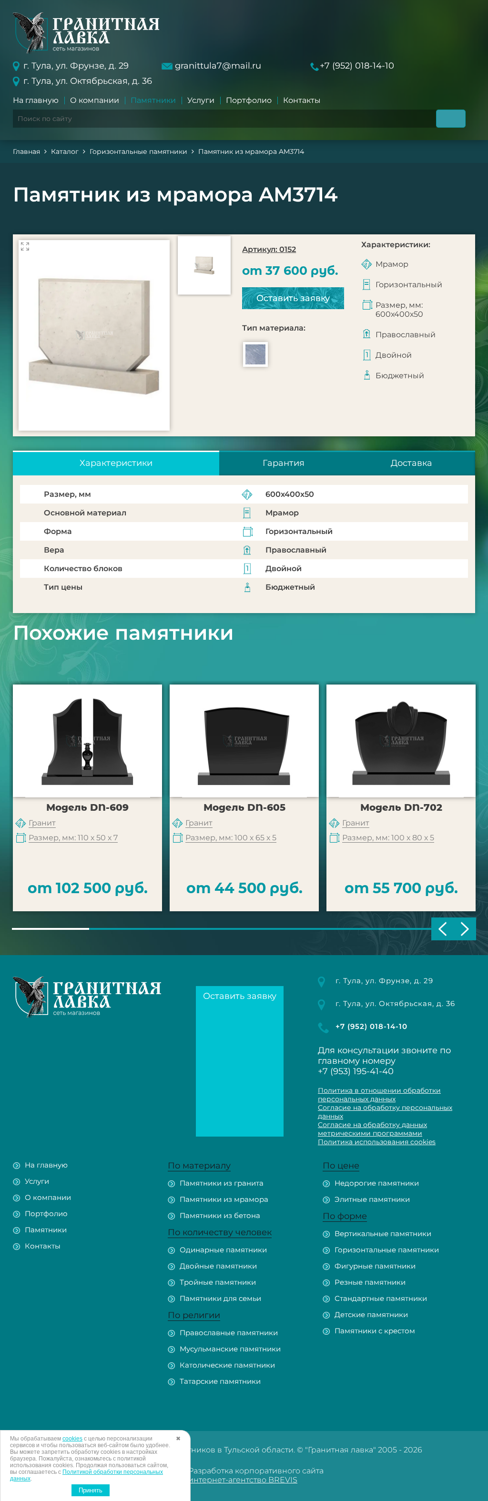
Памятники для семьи (220, 1298)
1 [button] (50, 929)
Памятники (153, 100)
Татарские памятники (220, 1381)
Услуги (200, 100)
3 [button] (205, 929)
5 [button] (359, 929)
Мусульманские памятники (230, 1348)
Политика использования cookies (377, 1142)
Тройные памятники (218, 1282)
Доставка (411, 463)
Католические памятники (227, 1365)
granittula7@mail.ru (218, 65)
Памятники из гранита (222, 1183)
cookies (72, 1438)
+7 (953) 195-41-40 (356, 1071)
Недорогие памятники (377, 1183)
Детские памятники (371, 1314)
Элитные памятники (372, 1199)
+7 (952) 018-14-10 (357, 65)
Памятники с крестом (375, 1330)
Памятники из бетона (220, 1215)
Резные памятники (370, 1282)
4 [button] (282, 929)
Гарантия (284, 463)
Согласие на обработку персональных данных (385, 1111)
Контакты (302, 100)
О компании (94, 100)
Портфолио (249, 100)
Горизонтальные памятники (387, 1249)
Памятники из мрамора (224, 1199)
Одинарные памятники (223, 1249)
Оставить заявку (293, 298)
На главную (36, 100)
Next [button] (465, 928)
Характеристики (116, 463)
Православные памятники (229, 1332)
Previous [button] (442, 928)
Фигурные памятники (375, 1265)
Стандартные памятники (381, 1298)
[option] (94, 335)
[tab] (116, 463)
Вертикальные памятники (383, 1233)
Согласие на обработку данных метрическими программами (372, 1129)
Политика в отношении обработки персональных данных (379, 1094)
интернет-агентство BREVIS (242, 1479)
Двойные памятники (218, 1265)
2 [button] (127, 929)
